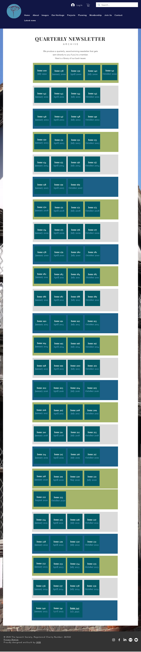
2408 (38, 642)
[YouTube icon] (136, 640)
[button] (88, 5)
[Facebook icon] (119, 640)
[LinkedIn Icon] (125, 640)
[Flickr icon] (130, 640)
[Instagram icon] (113, 640)
